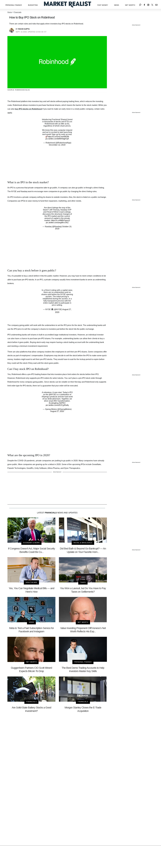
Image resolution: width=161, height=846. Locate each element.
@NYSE (52, 395)
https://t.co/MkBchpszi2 (60, 220)
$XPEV (62, 403)
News (116, 5)
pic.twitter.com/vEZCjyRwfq (57, 405)
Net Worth (130, 5)
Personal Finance (13, 5)
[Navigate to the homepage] (67, 4)
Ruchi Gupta (24, 29)
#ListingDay (54, 403)
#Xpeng (45, 397)
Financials (17, 12)
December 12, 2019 (57, 145)
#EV (55, 401)
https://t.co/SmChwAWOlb (58, 137)
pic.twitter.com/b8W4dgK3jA (57, 139)
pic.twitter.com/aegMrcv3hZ (57, 223)
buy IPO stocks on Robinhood (28, 109)
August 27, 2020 (57, 411)
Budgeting (33, 5)
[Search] (140, 4)
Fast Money (102, 5)
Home (9, 12)
